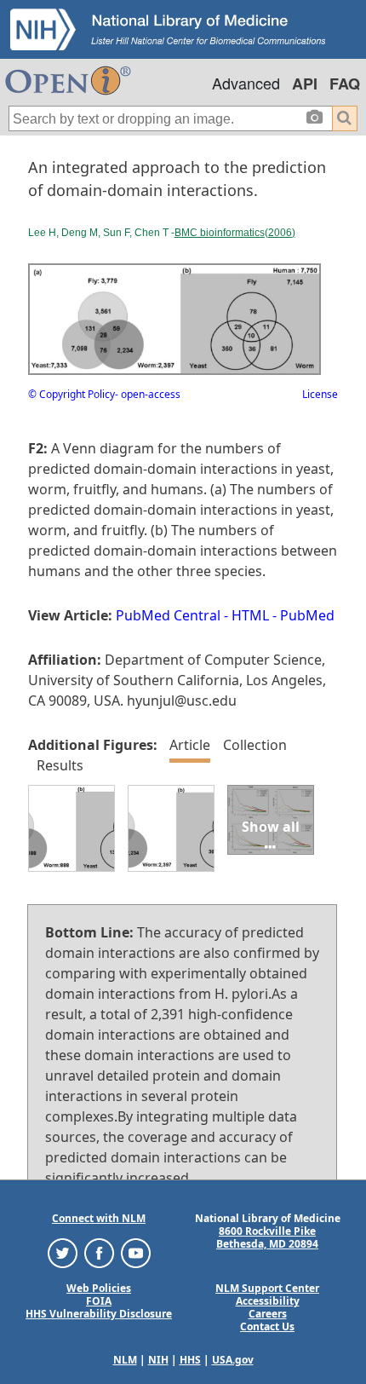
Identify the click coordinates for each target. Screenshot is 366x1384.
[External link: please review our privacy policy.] (62, 1252)
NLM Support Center (267, 1288)
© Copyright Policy (71, 394)
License (320, 394)
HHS (190, 1359)
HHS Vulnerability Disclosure (99, 1313)
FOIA (99, 1301)
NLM (125, 1359)
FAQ (344, 83)
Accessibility (268, 1301)
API (304, 83)
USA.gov (233, 1359)
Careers (268, 1313)
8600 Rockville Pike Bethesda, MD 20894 (267, 1237)
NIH (158, 1359)
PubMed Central (168, 615)
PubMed (307, 615)
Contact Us (267, 1326)
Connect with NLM (99, 1218)
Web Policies (98, 1288)
